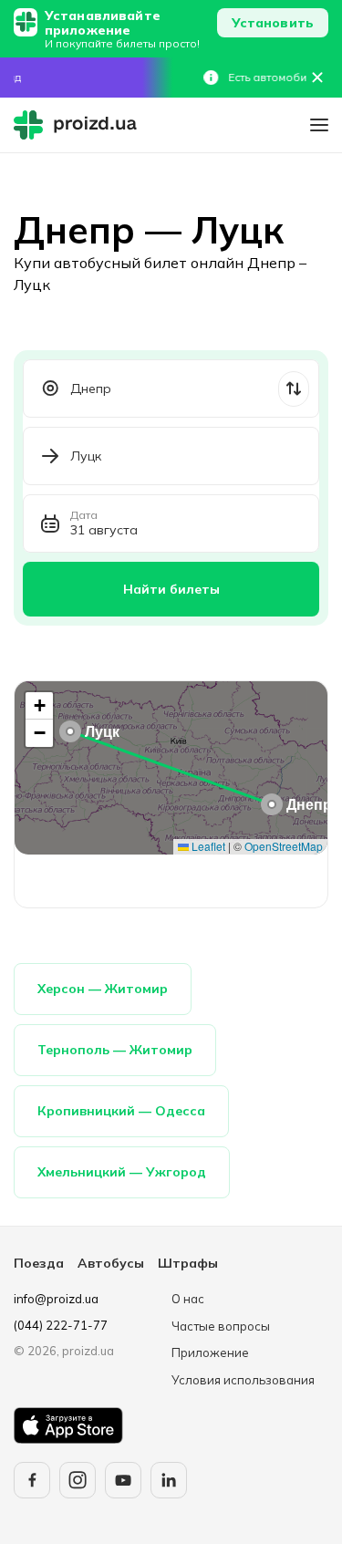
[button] (272, 804)
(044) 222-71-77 (61, 1325)
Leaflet (207, 846)
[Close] (317, 77)
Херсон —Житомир (102, 988)
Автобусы (111, 1263)
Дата (84, 515)
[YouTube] (123, 1480)
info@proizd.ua (56, 1298)
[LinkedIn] (168, 1480)
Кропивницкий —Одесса (121, 1111)
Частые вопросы (220, 1326)
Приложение (210, 1352)
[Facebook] (32, 1480)
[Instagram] (77, 1480)
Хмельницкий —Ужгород (121, 1172)
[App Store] (68, 1425)
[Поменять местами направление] (293, 389)
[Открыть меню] (319, 125)
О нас (187, 1298)
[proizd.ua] (79, 125)
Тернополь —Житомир (114, 1049)
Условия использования (243, 1380)
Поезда (39, 1263)
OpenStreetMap (283, 846)
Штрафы (188, 1263)
